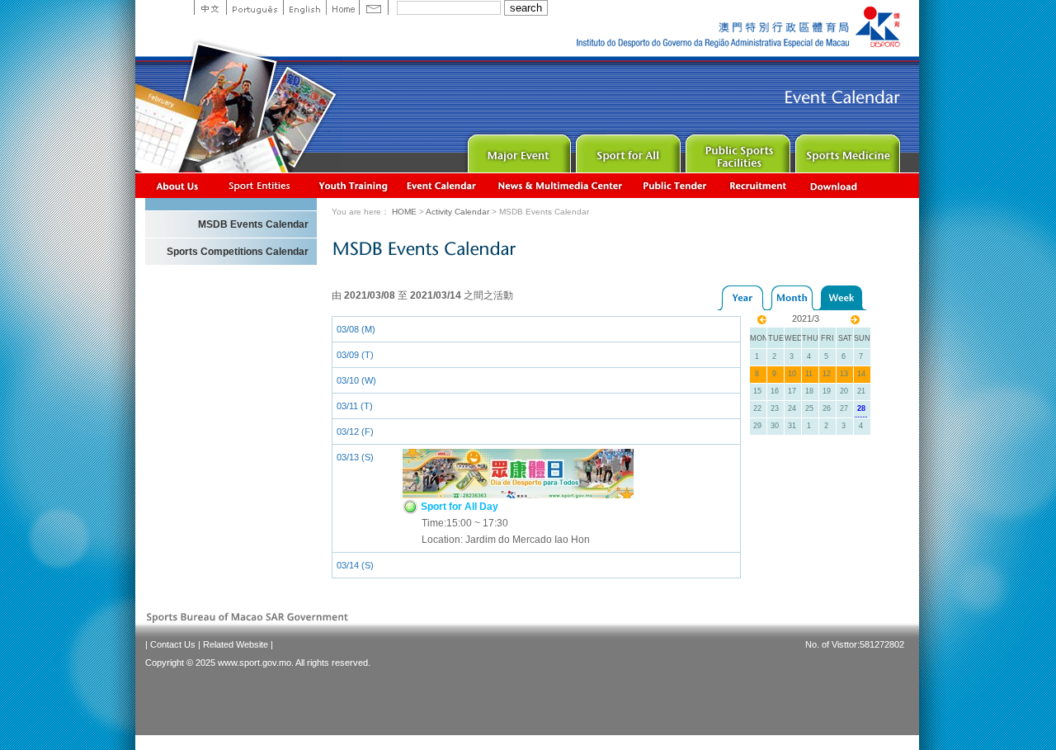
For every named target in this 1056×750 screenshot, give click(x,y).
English (304, 7)
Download (834, 185)
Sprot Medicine (846, 149)
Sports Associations (259, 185)
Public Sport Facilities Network (736, 149)
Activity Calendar (442, 185)
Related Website (235, 644)
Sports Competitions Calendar (238, 251)
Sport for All (626, 149)
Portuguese (254, 7)
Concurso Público (676, 185)
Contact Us (173, 644)
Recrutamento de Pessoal (758, 185)
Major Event (517, 149)
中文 (210, 7)
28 (861, 408)
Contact (374, 7)
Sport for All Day (458, 506)
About (177, 185)
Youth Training (354, 185)
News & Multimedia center (560, 185)
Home (342, 7)
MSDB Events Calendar (253, 224)
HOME (404, 211)
